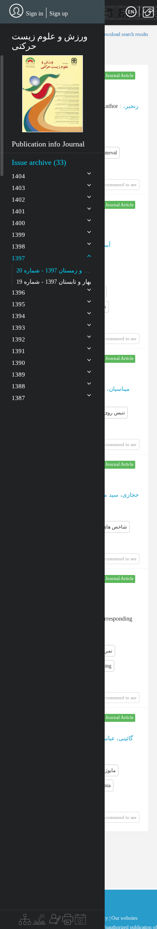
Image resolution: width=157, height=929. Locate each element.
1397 (18, 258)
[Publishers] (67, 921)
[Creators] (54, 921)
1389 (18, 374)
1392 (18, 339)
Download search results (123, 34)
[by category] (25, 921)
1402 (18, 199)
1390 (18, 362)
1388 (18, 386)
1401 (18, 211)
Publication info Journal (48, 144)
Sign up (58, 13)
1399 (18, 234)
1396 (18, 292)
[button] (52, 93)
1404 (18, 176)
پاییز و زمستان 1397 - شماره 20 (54, 270)
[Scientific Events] (80, 921)
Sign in (34, 13)
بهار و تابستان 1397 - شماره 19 (53, 282)
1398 (18, 246)
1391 (18, 351)
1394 (18, 316)
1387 (18, 398)
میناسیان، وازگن (110, 389)
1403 (18, 188)
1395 (18, 304)
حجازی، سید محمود (115, 495)
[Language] (131, 12)
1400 (18, 223)
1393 (18, 327)
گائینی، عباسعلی (113, 738)
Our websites (124, 918)
